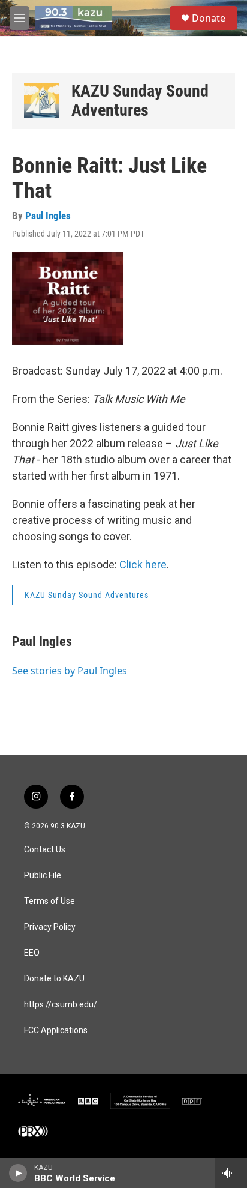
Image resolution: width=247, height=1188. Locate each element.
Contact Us (44, 849)
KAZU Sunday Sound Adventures (140, 100)
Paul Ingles (48, 216)
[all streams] (231, 1173)
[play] (18, 1173)
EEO (32, 952)
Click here (143, 564)
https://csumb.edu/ (60, 1004)
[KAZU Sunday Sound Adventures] (41, 100)
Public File (42, 875)
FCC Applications (56, 1030)
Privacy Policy (50, 927)
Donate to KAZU (54, 978)
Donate (208, 18)
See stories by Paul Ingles (69, 670)
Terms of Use (49, 901)
